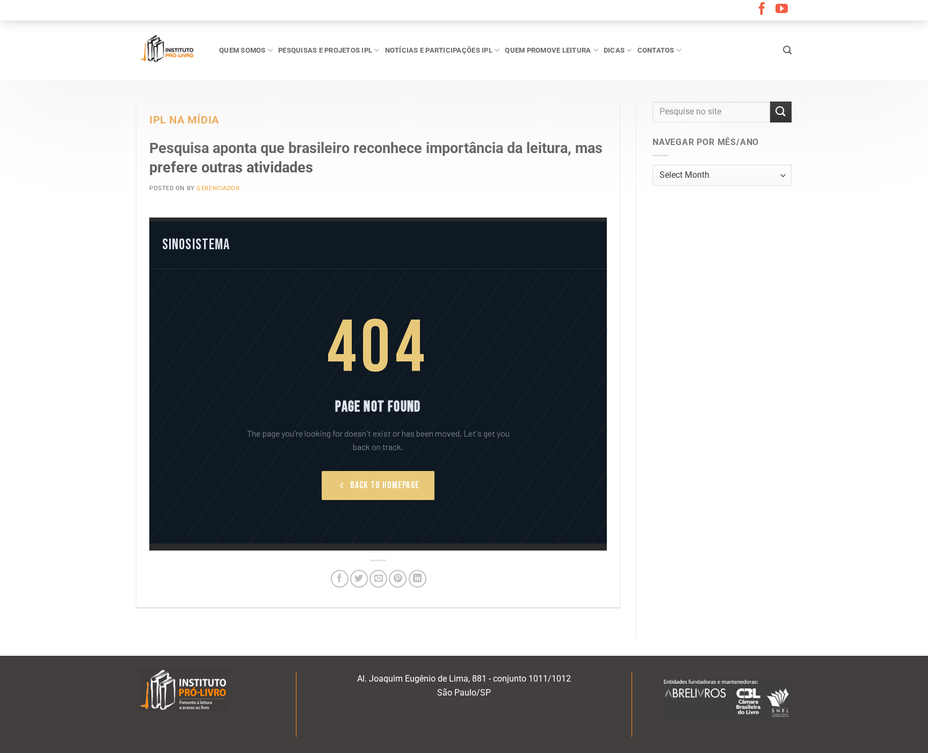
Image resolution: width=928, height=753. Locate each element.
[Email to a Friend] (378, 579)
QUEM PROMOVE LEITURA (548, 50)
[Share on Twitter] (359, 579)
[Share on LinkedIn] (417, 579)
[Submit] (781, 112)
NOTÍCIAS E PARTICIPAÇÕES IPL (438, 50)
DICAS (614, 50)
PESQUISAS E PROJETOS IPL (325, 50)
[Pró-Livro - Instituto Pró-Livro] (169, 50)
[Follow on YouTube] (781, 10)
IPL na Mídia (184, 120)
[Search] (787, 50)
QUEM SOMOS (242, 50)
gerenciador (218, 188)
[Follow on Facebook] (762, 10)
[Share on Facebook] (340, 579)
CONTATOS (656, 50)
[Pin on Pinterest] (398, 579)
